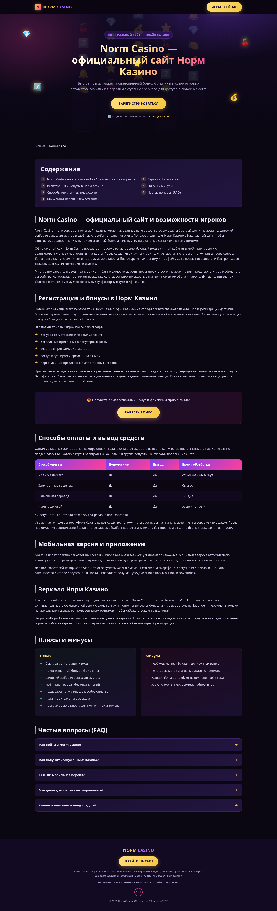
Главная (40, 146)
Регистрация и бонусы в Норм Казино (75, 186)
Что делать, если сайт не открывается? (71, 790)
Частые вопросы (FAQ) (164, 192)
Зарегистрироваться (138, 103)
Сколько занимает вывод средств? (67, 805)
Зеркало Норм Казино (164, 179)
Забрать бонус (138, 412)
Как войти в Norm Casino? (60, 744)
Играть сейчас (224, 7)
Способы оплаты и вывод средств (72, 192)
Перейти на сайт (138, 861)
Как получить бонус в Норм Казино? (69, 760)
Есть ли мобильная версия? (62, 775)
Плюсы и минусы (160, 186)
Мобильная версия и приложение (72, 199)
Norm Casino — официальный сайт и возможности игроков (91, 179)
